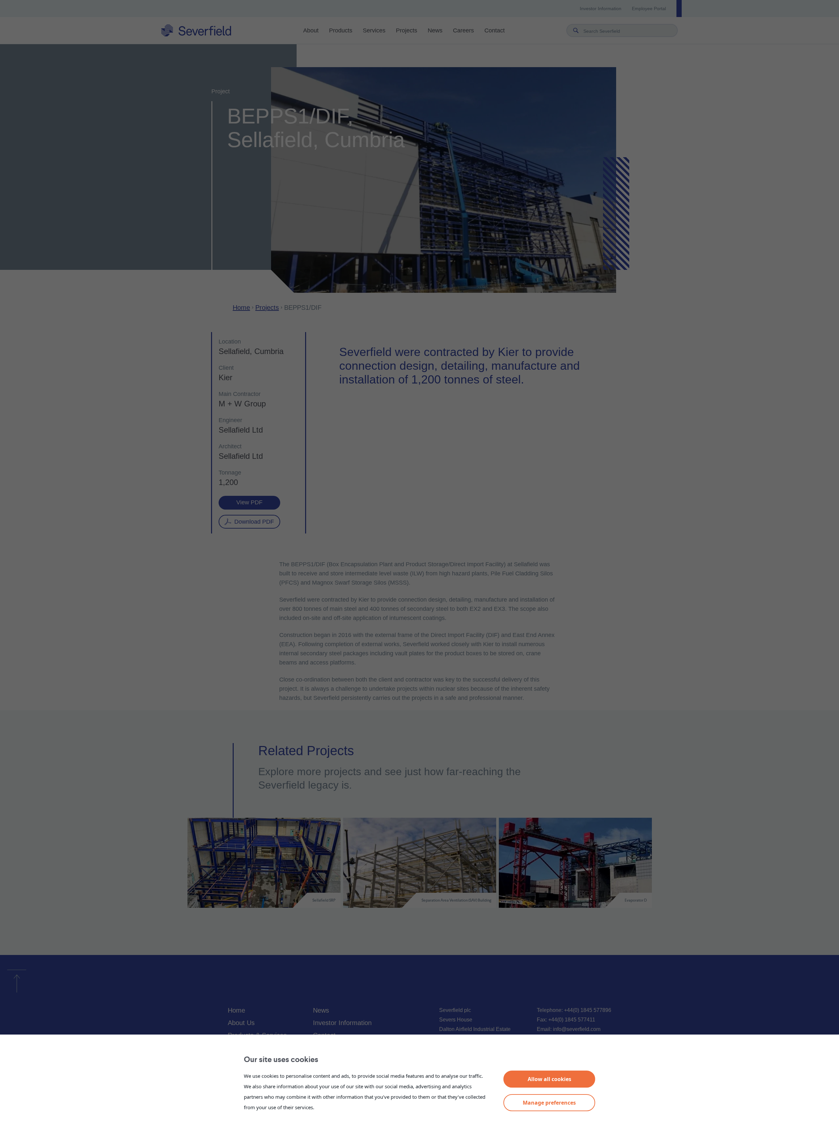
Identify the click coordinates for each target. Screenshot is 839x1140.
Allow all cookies (549, 1079)
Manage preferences (549, 1102)
